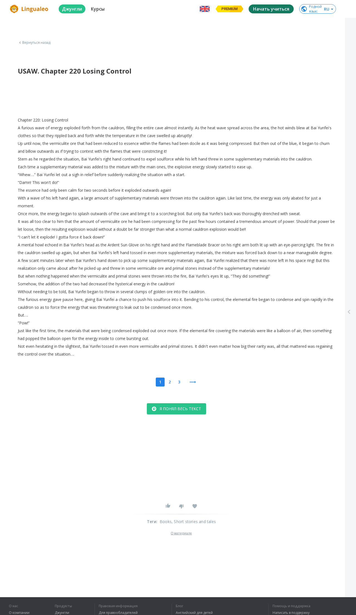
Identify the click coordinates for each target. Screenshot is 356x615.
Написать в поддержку (291, 613)
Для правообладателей (118, 613)
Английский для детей (194, 613)
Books (166, 521)
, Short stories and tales (194, 521)
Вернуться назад (36, 42)
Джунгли (62, 613)
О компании (19, 613)
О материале (181, 533)
